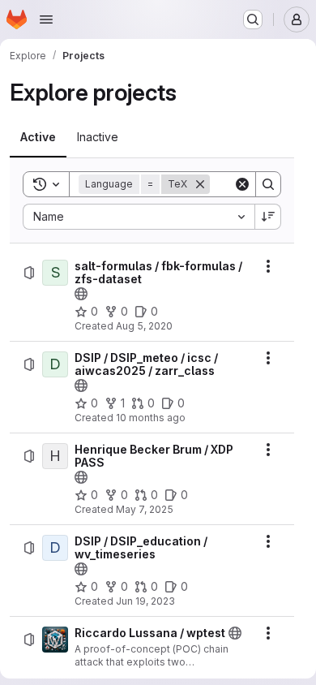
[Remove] (200, 184)
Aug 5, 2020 (144, 326)
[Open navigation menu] (46, 19)
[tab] (38, 137)
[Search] (268, 184)
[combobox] (138, 217)
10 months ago (151, 417)
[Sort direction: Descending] (268, 217)
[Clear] (242, 184)
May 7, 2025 (144, 509)
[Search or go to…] (253, 19)
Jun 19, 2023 (145, 601)
